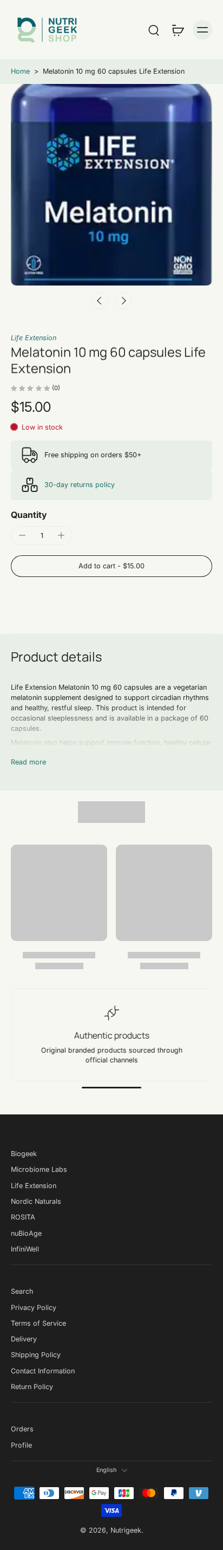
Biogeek (24, 1154)
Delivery (24, 1339)
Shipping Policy (36, 1355)
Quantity (29, 514)
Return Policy (32, 1387)
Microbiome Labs (39, 1170)
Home (20, 71)
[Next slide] (123, 300)
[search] (154, 30)
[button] (111, 566)
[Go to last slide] (99, 300)
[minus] (22, 535)
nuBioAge (26, 1233)
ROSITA (23, 1218)
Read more (28, 762)
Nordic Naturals (36, 1201)
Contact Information (43, 1371)
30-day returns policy (79, 485)
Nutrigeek (125, 1530)
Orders (22, 1429)
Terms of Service (38, 1323)
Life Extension (33, 338)
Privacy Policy (33, 1307)
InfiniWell (25, 1249)
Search (22, 1292)
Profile (21, 1445)
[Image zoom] (111, 185)
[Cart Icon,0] (177, 30)
